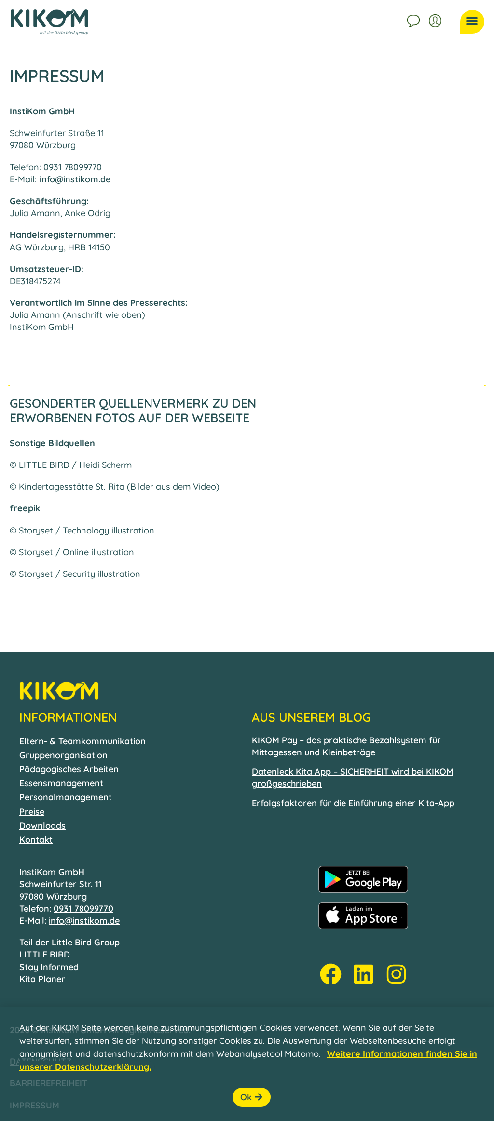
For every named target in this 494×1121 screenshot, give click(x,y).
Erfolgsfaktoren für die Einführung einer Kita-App (353, 802)
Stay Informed (49, 966)
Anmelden (436, 19)
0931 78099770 (83, 908)
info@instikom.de (75, 179)
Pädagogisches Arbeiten (69, 769)
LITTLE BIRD (44, 954)
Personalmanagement (65, 797)
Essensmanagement (61, 783)
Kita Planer (42, 978)
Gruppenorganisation (63, 755)
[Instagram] (396, 974)
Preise (31, 811)
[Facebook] (331, 974)
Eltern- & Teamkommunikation (82, 741)
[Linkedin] (363, 974)
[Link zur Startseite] (49, 22)
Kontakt (414, 19)
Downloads (42, 825)
